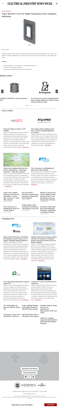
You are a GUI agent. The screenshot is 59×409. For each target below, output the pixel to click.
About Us (15, 355)
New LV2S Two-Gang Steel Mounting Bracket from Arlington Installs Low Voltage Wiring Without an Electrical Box (45, 100)
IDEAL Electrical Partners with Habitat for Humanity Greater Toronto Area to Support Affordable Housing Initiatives (15, 238)
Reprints (44, 355)
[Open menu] (57, 3)
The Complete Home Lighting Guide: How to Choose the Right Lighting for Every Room (42, 130)
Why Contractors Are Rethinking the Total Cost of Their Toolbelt (42, 169)
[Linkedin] (33, 376)
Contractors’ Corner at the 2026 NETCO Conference (43, 282)
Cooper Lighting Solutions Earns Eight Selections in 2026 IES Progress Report (30, 307)
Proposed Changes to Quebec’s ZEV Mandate (14, 130)
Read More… (25, 147)
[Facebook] (25, 376)
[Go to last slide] (2, 91)
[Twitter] (29, 376)
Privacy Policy (44, 357)
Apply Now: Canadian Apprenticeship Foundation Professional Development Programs (48, 320)
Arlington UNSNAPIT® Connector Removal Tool (13, 99)
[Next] (57, 91)
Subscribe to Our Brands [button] (29, 368)
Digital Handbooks (6, 11)
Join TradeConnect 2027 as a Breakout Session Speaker (30, 315)
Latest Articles (7, 110)
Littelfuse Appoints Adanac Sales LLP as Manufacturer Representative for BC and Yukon (48, 309)
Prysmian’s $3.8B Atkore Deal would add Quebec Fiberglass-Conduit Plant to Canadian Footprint (48, 209)
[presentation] (14, 87)
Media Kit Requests (43, 361)
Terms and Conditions (44, 359)
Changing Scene (8, 218)
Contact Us (44, 363)
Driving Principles (15, 357)
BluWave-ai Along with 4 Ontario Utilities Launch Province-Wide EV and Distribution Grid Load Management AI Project (48, 196)
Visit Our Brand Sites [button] (29, 373)
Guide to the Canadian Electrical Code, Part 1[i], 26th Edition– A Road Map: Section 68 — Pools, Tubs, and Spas (15, 170)
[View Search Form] (2, 3)
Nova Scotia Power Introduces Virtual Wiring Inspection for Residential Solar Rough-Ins (30, 195)
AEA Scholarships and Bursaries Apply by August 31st (16, 282)
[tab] (26, 105)
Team (15, 359)
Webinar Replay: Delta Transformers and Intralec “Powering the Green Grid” (30, 206)
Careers (15, 361)
